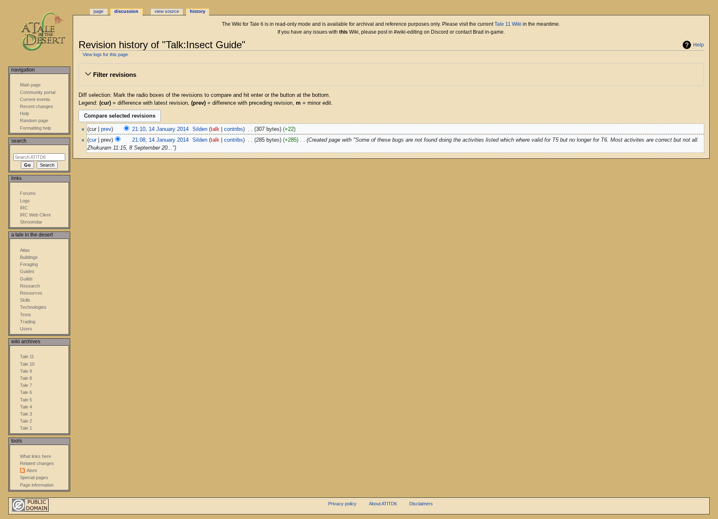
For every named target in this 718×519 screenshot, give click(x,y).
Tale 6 (26, 392)
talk (215, 129)
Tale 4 (26, 406)
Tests (25, 314)
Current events (35, 99)
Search (19, 140)
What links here (35, 456)
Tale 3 (26, 413)
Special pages (34, 477)
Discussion (126, 11)
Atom (32, 470)
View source (167, 11)
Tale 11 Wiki (507, 24)
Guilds (26, 278)
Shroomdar (31, 221)
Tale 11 (27, 356)
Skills (25, 300)
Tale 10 (27, 364)
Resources (31, 292)
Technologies (33, 307)
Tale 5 (26, 399)
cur (92, 140)
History (197, 11)
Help (698, 45)
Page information (37, 484)
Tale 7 (26, 385)
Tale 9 (26, 371)
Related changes (37, 463)
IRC (24, 207)
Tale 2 (26, 420)
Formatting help (35, 127)
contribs (233, 129)
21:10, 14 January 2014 (160, 129)
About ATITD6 (383, 503)
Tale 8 (26, 378)
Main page (30, 84)
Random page (34, 120)
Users (26, 328)
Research (30, 285)
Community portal (37, 92)
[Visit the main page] (49, 32)
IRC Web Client (35, 214)
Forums (28, 193)
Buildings (29, 257)
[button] (391, 75)
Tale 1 (26, 428)
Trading (27, 321)
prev (106, 129)
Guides (27, 271)
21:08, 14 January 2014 (160, 140)
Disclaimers (421, 503)
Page (98, 11)
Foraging (29, 264)
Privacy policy (342, 503)
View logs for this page (105, 54)
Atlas (25, 250)
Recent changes (36, 106)
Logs (25, 200)
